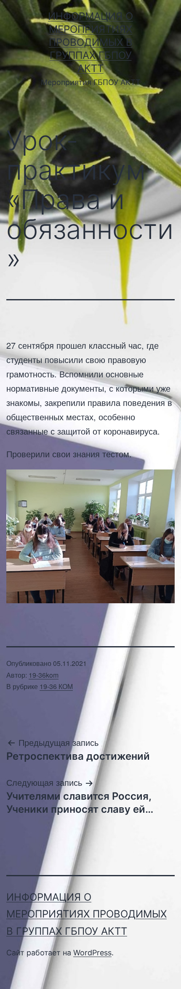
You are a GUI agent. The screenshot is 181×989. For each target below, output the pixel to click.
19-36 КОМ (56, 686)
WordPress (92, 952)
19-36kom (44, 675)
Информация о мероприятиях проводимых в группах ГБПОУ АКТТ (90, 42)
